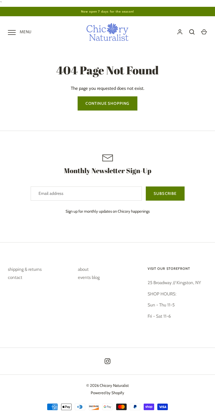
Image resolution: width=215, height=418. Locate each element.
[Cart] (204, 32)
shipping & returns (25, 269)
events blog (89, 277)
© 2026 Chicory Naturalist (107, 385)
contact (15, 277)
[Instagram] (107, 361)
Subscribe (165, 193)
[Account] (180, 32)
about (83, 269)
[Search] (192, 32)
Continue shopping (107, 103)
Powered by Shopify (107, 392)
